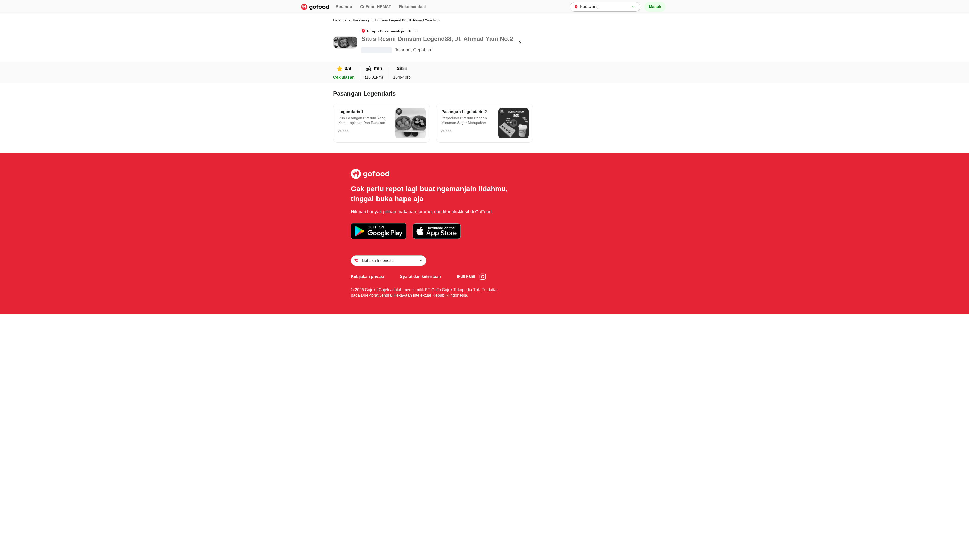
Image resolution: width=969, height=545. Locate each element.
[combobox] (605, 6)
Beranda (344, 7)
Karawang (361, 20)
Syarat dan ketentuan (420, 276)
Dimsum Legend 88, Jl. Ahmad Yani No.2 (407, 20)
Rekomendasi (412, 7)
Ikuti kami (466, 276)
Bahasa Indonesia (378, 260)
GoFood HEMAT (375, 7)
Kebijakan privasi (367, 276)
